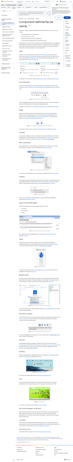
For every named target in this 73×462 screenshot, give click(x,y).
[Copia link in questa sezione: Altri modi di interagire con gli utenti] (42, 408)
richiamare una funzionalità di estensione (33, 56)
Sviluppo (13, 7)
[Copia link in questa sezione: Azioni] (24, 51)
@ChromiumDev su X (58, 449)
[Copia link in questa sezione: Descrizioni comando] (33, 314)
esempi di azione (32, 271)
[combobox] (49, 1)
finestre (48, 345)
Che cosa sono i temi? (42, 405)
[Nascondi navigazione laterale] (14, 460)
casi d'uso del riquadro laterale (49, 308)
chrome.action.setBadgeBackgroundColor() (33, 118)
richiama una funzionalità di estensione (38, 87)
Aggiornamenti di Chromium (40, 449)
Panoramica (3, 7)
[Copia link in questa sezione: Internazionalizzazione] (32, 429)
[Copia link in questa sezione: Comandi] (26, 132)
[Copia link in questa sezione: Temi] (23, 379)
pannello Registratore (33, 346)
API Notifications (52, 355)
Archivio (36, 453)
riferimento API (38, 139)
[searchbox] (7, 11)
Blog (33, 1)
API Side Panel (50, 281)
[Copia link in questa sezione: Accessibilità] (27, 420)
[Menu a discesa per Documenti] (23, 1)
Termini (18, 459)
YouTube (55, 451)
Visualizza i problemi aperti (21, 451)
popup (58, 56)
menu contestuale (55, 173)
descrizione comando (33, 59)
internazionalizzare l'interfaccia (44, 431)
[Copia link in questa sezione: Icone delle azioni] (31, 82)
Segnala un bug (19, 449)
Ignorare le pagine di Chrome (49, 234)
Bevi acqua (54, 129)
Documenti (20, 1)
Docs (2, 5)
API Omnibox (52, 183)
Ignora (58, 17)
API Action (49, 56)
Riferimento (28, 7)
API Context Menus (48, 147)
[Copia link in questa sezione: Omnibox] (26, 177)
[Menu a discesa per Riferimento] (32, 7)
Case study (28, 1)
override (26, 235)
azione (26, 87)
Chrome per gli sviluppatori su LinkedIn (61, 453)
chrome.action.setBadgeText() (42, 116)
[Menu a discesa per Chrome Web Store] (48, 7)
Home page (21, 18)
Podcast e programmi (39, 454)
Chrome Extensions (11, 5)
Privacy (21, 459)
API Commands (49, 137)
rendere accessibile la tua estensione (41, 425)
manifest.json (37, 183)
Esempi (35, 7)
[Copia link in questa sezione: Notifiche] (26, 351)
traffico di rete (55, 345)
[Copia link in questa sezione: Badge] (24, 110)
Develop (20, 5)
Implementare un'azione (41, 78)
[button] (7, 20)
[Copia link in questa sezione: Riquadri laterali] (30, 275)
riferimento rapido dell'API (29, 199)
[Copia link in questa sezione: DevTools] (26, 340)
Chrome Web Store (43, 7)
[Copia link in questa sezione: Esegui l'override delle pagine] (38, 203)
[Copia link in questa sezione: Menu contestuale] (31, 142)
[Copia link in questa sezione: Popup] (24, 239)
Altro (37, 1)
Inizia (67, 17)
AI (23, 7)
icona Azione (45, 54)
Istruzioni (19, 7)
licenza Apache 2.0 (44, 438)
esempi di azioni (55, 78)
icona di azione (48, 113)
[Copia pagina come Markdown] (29, 26)
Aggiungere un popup (42, 270)
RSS (55, 454)
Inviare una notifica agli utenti (45, 375)
